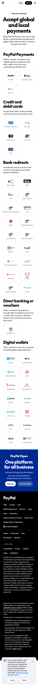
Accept (12, 680)
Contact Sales (25, 484)
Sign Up (10, 484)
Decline (24, 680)
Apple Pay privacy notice (12, 608)
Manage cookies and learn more (18, 673)
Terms (14, 649)
